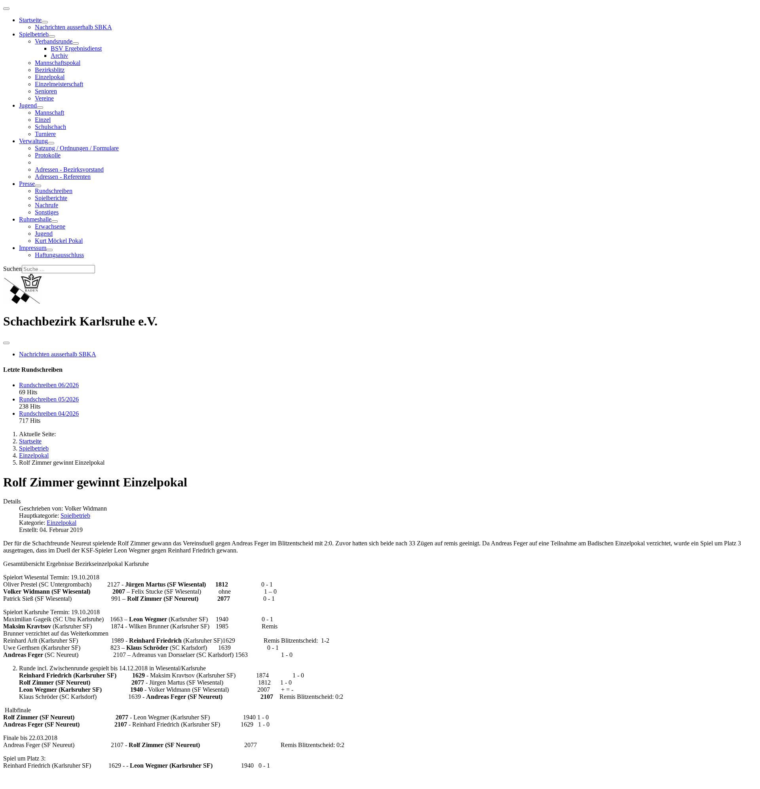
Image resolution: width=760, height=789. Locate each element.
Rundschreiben (53, 190)
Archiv (59, 55)
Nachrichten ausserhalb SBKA (73, 27)
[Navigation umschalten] (6, 9)
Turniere (45, 134)
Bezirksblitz (50, 69)
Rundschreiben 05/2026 (49, 399)
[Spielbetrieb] (52, 36)
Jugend (28, 105)
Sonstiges (47, 212)
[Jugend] (40, 107)
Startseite (30, 20)
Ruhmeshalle (35, 219)
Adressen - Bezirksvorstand (69, 169)
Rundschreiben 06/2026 (49, 385)
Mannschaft (49, 112)
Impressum (32, 247)
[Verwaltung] (51, 143)
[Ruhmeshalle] (54, 221)
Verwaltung (33, 141)
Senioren (46, 91)
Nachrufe (46, 205)
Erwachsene (50, 226)
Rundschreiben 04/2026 (49, 413)
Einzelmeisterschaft (59, 84)
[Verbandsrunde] (75, 43)
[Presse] (38, 186)
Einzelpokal (50, 77)
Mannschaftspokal (57, 62)
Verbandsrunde (53, 41)
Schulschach (50, 126)
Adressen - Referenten (63, 176)
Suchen (12, 268)
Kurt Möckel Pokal (59, 240)
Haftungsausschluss (59, 255)
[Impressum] (49, 250)
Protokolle (48, 155)
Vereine (44, 98)
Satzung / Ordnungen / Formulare (77, 148)
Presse (27, 183)
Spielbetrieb (34, 34)
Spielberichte (51, 198)
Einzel (43, 119)
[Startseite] (45, 22)
